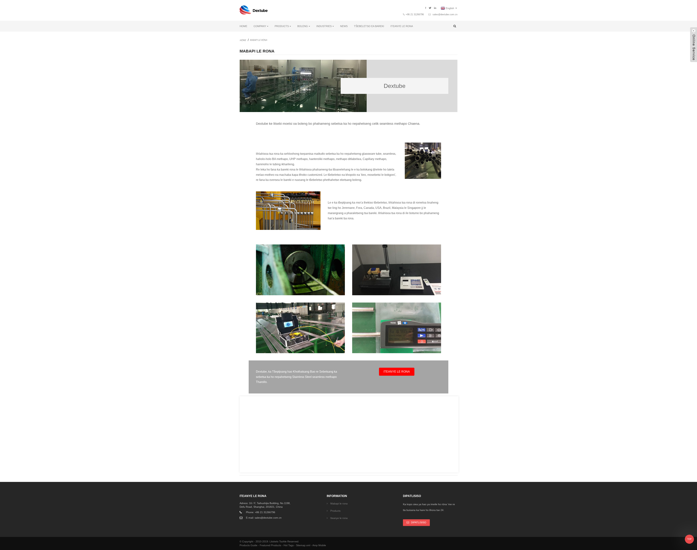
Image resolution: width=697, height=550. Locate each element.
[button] (396, 372)
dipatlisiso (418, 522)
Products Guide (249, 545)
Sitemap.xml (303, 545)
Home (243, 40)
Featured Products (271, 545)
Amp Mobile (319, 545)
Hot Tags (289, 545)
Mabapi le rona (258, 40)
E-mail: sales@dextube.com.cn (264, 517)
